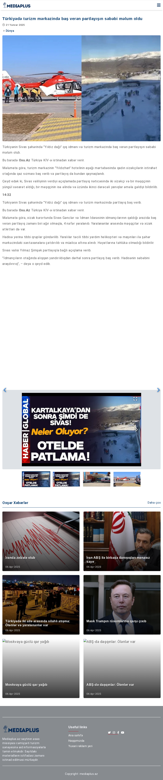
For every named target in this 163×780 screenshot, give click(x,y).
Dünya (10, 30)
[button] (136, 429)
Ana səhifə (75, 735)
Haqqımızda (76, 740)
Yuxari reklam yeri (80, 746)
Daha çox (154, 502)
